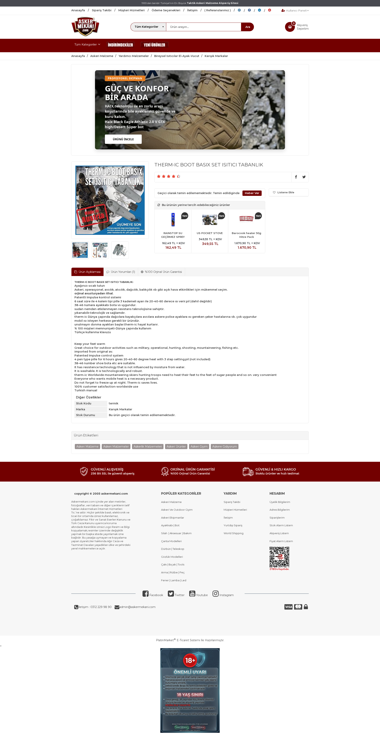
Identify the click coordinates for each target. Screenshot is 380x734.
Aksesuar (175, 533)
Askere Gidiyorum (224, 446)
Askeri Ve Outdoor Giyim (177, 509)
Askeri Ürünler (176, 446)
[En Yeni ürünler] (155, 45)
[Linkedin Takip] (263, 11)
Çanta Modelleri (171, 541)
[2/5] (161, 176)
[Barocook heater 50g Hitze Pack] (246, 220)
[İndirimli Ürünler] (121, 45)
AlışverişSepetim (303, 26)
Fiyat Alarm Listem (281, 541)
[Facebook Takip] (253, 11)
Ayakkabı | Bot (170, 525)
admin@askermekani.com (137, 607)
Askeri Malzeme (87, 446)
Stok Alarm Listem (281, 525)
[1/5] (158, 176)
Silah (164, 533)
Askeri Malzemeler (116, 446)
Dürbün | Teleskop (172, 548)
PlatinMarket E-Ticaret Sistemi (178, 640)
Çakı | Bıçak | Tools (172, 564)
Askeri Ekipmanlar (172, 517)
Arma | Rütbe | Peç (173, 572)
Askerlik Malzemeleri (148, 446)
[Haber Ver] (252, 193)
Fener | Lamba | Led (173, 580)
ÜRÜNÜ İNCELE (123, 139)
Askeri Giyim (199, 446)
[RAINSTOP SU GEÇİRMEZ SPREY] (173, 220)
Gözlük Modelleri (172, 556)
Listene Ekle (285, 192)
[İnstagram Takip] (243, 11)
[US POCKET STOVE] (209, 220)
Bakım (187, 533)
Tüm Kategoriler (85, 44)
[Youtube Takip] (272, 11)
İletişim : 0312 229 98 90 (95, 607)
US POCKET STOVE (210, 233)
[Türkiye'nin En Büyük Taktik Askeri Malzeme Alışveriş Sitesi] (85, 35)
